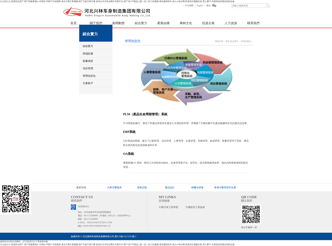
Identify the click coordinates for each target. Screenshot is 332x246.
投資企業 (208, 23)
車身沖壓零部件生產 (225, 187)
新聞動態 (118, 23)
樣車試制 (142, 187)
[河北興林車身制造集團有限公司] (109, 16)
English (200, 5)
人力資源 (231, 23)
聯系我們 (253, 23)
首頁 (73, 23)
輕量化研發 (197, 187)
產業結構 (163, 23)
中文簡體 (189, 5)
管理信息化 (246, 41)
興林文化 (186, 23)
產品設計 (170, 187)
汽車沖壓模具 (114, 187)
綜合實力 (141, 23)
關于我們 (96, 23)
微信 (208, 5)
